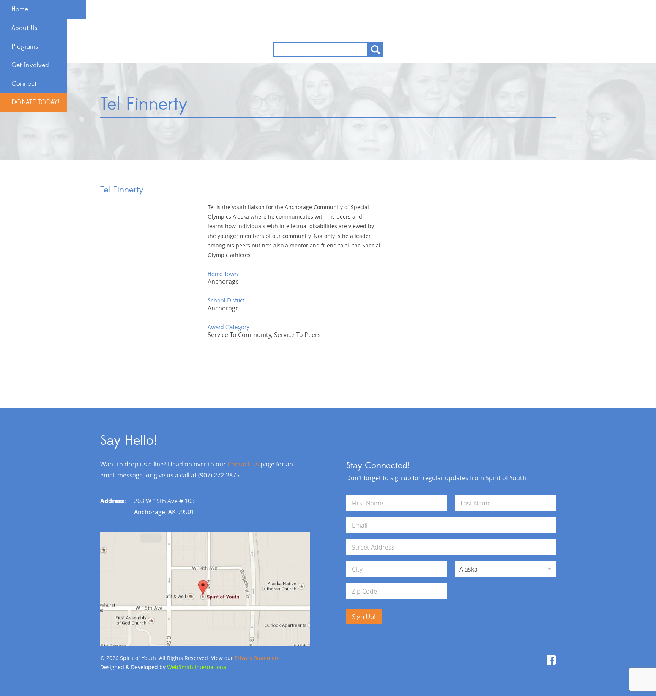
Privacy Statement (257, 657)
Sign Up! (364, 616)
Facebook (551, 660)
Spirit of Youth (328, 21)
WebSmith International (197, 667)
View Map (205, 589)
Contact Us (243, 464)
